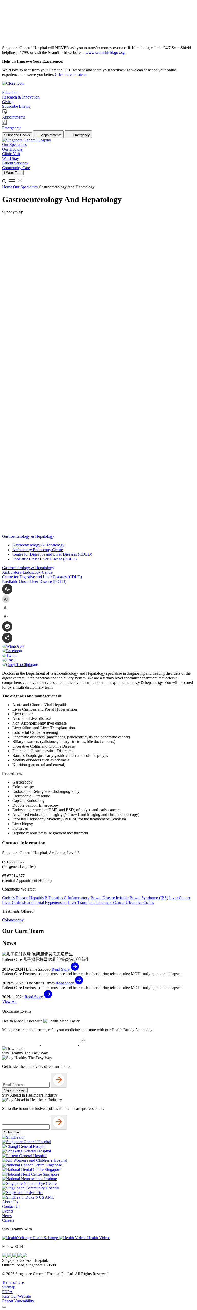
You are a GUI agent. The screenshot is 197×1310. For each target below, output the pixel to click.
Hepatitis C (58, 898)
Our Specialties (26, 187)
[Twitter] (20, 1256)
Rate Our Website (16, 1296)
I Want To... (13, 173)
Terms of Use (13, 1282)
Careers (8, 1220)
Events (7, 1211)
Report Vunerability (18, 1301)
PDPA (7, 1291)
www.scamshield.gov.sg (105, 52)
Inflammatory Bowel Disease (92, 898)
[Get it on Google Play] (60, 1044)
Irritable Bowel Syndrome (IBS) (142, 898)
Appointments (51, 135)
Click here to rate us (71, 74)
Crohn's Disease (15, 898)
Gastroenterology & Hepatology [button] (28, 536)
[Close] (4, 1307)
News (7, 1216)
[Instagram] (14, 1256)
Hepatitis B (38, 898)
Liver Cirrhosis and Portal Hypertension (35, 902)
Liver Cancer (179, 898)
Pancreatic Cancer (110, 902)
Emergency (81, 135)
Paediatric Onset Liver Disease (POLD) (44, 559)
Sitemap (8, 1287)
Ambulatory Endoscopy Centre (37, 550)
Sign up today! (15, 1090)
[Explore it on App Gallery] (97, 1044)
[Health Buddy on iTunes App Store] (21, 1044)
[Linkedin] (25, 1256)
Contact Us (11, 1206)
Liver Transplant (81, 902)
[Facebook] (4, 1256)
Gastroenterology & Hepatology (38, 545)
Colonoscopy (13, 920)
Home (7, 187)
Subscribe (11, 1132)
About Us (10, 1202)
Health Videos (98, 1238)
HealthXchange (45, 1238)
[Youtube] (9, 1256)
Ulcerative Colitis (140, 902)
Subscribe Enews (17, 135)
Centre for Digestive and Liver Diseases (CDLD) (52, 554)
